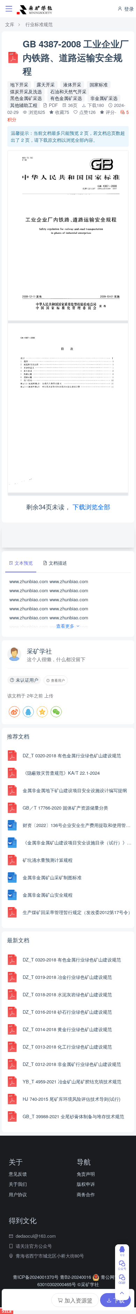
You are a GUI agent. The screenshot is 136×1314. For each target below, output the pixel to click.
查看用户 (57, 680)
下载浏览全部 (91, 506)
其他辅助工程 (23, 105)
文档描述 (57, 562)
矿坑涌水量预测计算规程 (48, 860)
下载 (118, 1300)
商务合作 (86, 1194)
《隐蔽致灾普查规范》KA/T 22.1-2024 (61, 773)
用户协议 (18, 1194)
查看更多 (66, 626)
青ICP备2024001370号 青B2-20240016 (52, 1277)
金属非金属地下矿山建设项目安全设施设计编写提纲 (75, 790)
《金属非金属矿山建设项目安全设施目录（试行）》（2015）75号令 (78, 842)
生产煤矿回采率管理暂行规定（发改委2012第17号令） (78, 912)
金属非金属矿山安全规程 (48, 894)
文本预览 (23, 562)
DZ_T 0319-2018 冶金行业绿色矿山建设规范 (67, 977)
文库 (9, 24)
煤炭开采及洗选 (26, 91)
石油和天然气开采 (68, 91)
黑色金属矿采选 (26, 98)
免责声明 (86, 1173)
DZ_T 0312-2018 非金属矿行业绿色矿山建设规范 (72, 1064)
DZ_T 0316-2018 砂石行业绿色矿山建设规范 (67, 1011)
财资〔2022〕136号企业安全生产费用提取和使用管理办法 (78, 825)
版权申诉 (86, 1184)
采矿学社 (39, 650)
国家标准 (99, 84)
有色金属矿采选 (66, 98)
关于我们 (18, 1184)
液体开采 (72, 84)
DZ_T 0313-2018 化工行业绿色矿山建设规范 (67, 1046)
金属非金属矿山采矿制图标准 (52, 877)
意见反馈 (18, 1173)
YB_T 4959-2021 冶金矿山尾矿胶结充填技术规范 (72, 1081)
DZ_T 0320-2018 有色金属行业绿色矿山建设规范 (72, 755)
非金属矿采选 (104, 98)
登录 (128, 8)
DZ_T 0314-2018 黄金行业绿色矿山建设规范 (67, 1029)
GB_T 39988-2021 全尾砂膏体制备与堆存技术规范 (73, 1116)
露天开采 (46, 84)
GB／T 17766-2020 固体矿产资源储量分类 (65, 807)
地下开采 (19, 84)
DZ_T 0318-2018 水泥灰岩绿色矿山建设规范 (67, 994)
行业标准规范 (39, 24)
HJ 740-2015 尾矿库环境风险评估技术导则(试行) (71, 1099)
